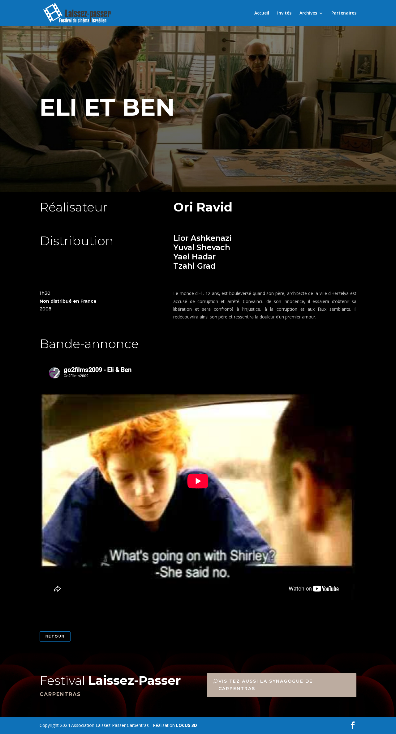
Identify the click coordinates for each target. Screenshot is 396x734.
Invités (284, 13)
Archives (308, 13)
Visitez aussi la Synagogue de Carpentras (265, 684)
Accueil (261, 13)
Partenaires (343, 13)
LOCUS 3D (186, 725)
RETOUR (55, 636)
